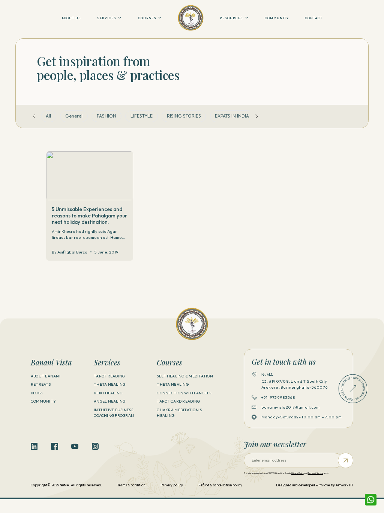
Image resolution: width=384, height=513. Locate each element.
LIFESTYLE (141, 116)
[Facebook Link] (54, 446)
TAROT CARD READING (178, 401)
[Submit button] (345, 460)
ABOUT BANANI (45, 376)
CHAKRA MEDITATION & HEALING (179, 412)
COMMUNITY (277, 18)
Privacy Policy (297, 473)
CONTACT (313, 18)
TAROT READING (109, 376)
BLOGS (36, 393)
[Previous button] (34, 116)
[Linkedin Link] (34, 446)
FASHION (106, 116)
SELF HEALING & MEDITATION (185, 376)
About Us (71, 18)
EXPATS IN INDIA (232, 116)
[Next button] (257, 116)
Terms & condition (131, 485)
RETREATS (41, 384)
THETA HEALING (109, 384)
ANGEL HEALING (109, 401)
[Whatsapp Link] (370, 499)
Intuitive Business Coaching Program (114, 412)
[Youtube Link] (74, 446)
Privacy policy (171, 485)
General (73, 116)
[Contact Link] (353, 388)
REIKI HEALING (108, 393)
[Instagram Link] (95, 446)
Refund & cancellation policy (220, 485)
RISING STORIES (184, 116)
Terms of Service (315, 473)
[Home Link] (191, 18)
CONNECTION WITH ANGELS (184, 393)
